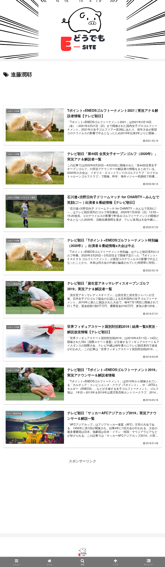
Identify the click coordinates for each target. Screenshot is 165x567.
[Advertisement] (82, 90)
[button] (152, 532)
